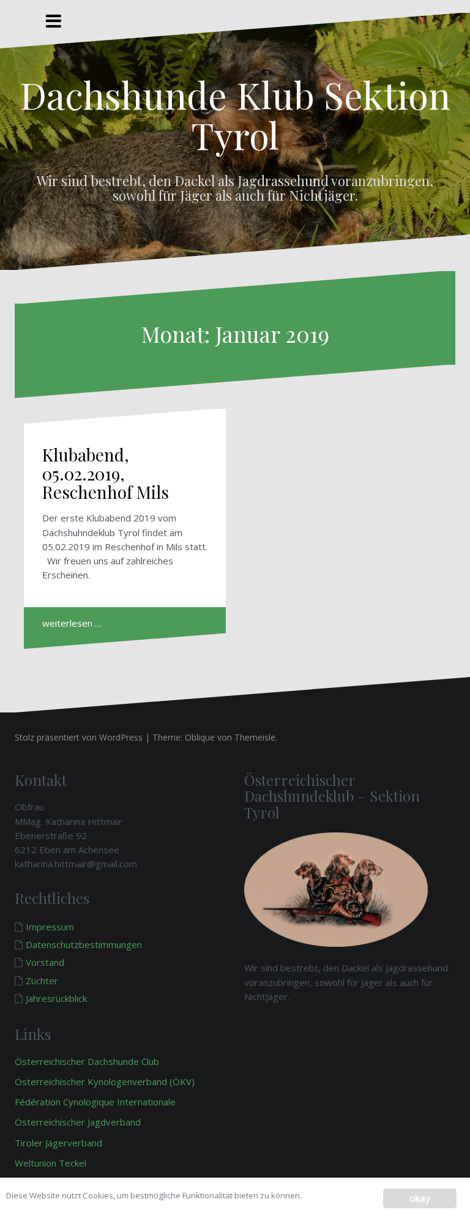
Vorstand (45, 962)
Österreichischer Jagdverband (78, 1122)
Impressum (50, 927)
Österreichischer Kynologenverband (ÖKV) (105, 1081)
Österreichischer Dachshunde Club (87, 1061)
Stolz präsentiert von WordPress (79, 737)
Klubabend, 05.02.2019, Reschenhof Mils (105, 473)
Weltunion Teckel (52, 1163)
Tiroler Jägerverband (60, 1143)
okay (419, 1198)
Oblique (200, 737)
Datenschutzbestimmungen (84, 944)
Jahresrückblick (56, 998)
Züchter (42, 980)
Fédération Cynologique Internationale (95, 1102)
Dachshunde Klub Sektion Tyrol (235, 114)
